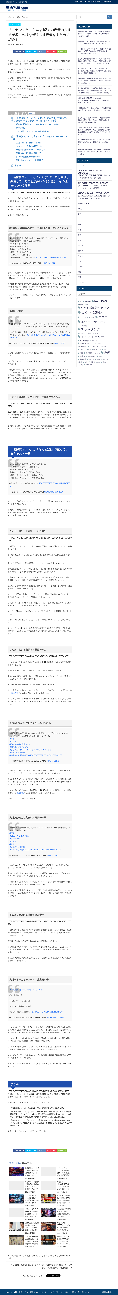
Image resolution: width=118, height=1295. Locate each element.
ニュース (81, 165)
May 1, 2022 (59, 343)
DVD (80, 301)
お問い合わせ (107, 1)
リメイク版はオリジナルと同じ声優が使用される (33, 131)
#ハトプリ (47, 750)
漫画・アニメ (14, 24)
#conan (13, 744)
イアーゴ (91, 317)
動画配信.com (83, 203)
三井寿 (104, 346)
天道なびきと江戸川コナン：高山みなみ (30, 149)
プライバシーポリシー (93, 1)
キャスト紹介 (83, 326)
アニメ (83, 317)
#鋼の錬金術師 (15, 747)
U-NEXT (81, 304)
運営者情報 (75, 1292)
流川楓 (98, 359)
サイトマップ (79, 1)
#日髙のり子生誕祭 (17, 847)
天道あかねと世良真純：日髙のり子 (28, 153)
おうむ (89, 304)
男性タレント (83, 245)
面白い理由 (89, 364)
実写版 (82, 356)
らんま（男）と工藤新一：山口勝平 (28, 142)
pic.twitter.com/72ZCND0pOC (47, 1012)
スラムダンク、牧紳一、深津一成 (88, 333)
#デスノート (28, 836)
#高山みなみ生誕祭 (17, 752)
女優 (79, 240)
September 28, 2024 (53, 492)
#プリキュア (14, 750)
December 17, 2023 (55, 1017)
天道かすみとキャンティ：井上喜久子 (29, 160)
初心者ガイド (97, 349)
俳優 (79, 235)
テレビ (80, 256)
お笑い (80, 266)
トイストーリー (92, 336)
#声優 (11, 739)
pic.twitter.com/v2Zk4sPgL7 (45, 850)
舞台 (98, 362)
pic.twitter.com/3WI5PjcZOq (50, 257)
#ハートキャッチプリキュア (31, 750)
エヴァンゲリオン (94, 321)
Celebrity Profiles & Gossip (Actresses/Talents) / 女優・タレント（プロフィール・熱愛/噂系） (94, 185)
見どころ (105, 362)
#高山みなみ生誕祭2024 (19, 755)
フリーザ (94, 340)
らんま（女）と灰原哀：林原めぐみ (28, 146)
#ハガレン (26, 747)
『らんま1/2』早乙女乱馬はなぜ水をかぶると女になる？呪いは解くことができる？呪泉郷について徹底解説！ (40, 1266)
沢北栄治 (91, 359)
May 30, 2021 (53, 855)
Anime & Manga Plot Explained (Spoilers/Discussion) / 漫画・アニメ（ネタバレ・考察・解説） (94, 195)
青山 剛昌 (15, 693)
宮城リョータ (92, 356)
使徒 (89, 349)
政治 (79, 272)
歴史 (79, 277)
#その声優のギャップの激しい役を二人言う (26, 990)
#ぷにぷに (31, 335)
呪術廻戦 (89, 353)
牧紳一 (86, 362)
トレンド (81, 282)
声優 (107, 352)
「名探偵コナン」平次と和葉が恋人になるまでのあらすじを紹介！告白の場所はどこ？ (39, 1257)
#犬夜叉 (12, 841)
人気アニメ (82, 349)
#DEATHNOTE (15, 836)
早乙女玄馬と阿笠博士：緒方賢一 (27, 157)
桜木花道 (83, 359)
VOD (80, 209)
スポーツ (81, 261)
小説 (79, 230)
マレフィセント (87, 343)
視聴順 (81, 364)
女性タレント (83, 251)
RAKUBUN (100, 301)
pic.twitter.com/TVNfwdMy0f (46, 755)
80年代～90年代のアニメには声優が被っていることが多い (37, 124)
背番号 (93, 362)
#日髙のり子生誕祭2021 (19, 850)
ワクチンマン (83, 346)
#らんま (12, 741)
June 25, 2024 (48, 263)
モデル (99, 343)
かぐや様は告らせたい (95, 307)
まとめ (16, 165)
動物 (105, 349)
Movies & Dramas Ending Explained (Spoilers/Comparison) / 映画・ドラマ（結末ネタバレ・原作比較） (94, 174)
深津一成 (105, 359)
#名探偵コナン (24, 744)
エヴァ (103, 317)
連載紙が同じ (20, 128)
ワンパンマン (95, 346)
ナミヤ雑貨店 (84, 340)
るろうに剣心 (91, 312)
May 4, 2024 (53, 761)
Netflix (88, 301)
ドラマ (80, 219)
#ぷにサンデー (41, 335)
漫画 (80, 362)
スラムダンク (90, 329)
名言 (81, 353)
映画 (79, 214)
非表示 (31, 113)
